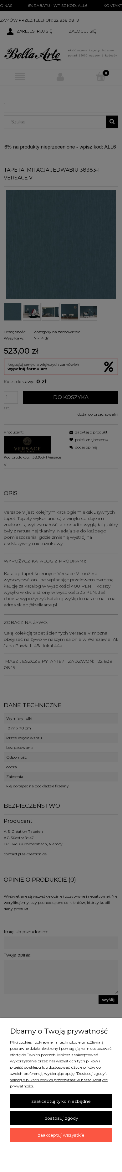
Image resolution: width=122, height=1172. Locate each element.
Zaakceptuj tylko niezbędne (61, 1101)
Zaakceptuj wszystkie (61, 1135)
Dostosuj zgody (61, 1118)
